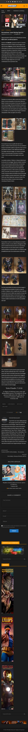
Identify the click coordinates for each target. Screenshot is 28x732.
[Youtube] (12, 1)
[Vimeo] (17, 1)
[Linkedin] (10, 1)
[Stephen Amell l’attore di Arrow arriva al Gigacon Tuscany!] (14, 473)
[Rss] (21, 1)
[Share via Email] (20, 412)
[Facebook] (6, 1)
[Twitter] (8, 1)
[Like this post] (17, 412)
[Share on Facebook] (19, 412)
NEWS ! (8, 10)
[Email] (14, 1)
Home (2, 10)
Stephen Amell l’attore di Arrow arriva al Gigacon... (14, 483)
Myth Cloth (19, 404)
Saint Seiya (4, 406)
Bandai (3, 404)
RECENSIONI (8, 30)
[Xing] (19, 1)
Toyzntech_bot (9, 34)
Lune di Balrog (11, 404)
